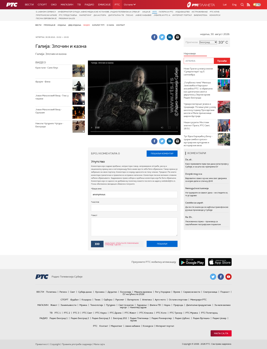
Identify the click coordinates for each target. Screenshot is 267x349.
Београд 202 (120, 318)
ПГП (155, 12)
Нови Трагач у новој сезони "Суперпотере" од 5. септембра (198, 71)
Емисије (104, 4)
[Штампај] (177, 37)
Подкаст (225, 291)
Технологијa (96, 305)
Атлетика (147, 299)
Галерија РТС (166, 12)
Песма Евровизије (46, 18)
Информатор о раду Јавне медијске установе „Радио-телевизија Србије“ (99, 12)
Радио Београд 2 (80, 318)
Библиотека (200, 15)
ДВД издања (74, 25)
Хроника (99, 291)
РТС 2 (67, 312)
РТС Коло (161, 312)
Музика (83, 305)
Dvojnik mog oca (193, 173)
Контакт (120, 25)
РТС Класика (146, 312)
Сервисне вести (191, 291)
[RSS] (248, 4)
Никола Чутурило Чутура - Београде (49, 125)
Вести (29, 4)
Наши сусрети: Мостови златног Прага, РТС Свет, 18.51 (197, 125)
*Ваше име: (96, 188)
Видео (86, 25)
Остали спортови (178, 299)
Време (176, 291)
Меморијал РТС (198, 299)
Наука (167, 305)
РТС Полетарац (209, 312)
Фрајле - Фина (42, 81)
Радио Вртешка (201, 318)
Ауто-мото (160, 299)
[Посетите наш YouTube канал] (228, 277)
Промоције (49, 25)
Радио (89, 4)
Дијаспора (100, 15)
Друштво (112, 291)
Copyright (55, 344)
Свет (72, 291)
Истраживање (200, 12)
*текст (94, 215)
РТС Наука (101, 312)
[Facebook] (154, 37)
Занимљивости (68, 305)
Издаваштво (183, 12)
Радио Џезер (219, 318)
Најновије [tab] (190, 53)
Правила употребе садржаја (77, 344)
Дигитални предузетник (198, 305)
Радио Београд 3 (101, 318)
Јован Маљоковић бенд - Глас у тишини (51, 97)
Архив (133, 320)
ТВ (79, 4)
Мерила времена (143, 291)
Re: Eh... (189, 217)
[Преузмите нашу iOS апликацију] (220, 262)
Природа (178, 305)
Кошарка (86, 299)
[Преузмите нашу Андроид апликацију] (192, 262)
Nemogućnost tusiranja (197, 188)
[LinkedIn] (170, 37)
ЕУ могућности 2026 (133, 294)
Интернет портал (182, 15)
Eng (234, 4)
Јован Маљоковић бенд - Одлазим (48, 111)
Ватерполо (133, 299)
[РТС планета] (201, 4)
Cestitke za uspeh (194, 202)
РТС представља (68, 15)
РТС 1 (58, 312)
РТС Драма (115, 312)
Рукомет (119, 299)
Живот (53, 305)
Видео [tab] (40, 62)
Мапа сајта (221, 333)
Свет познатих (126, 305)
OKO (54, 4)
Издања (62, 25)
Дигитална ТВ (116, 15)
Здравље (142, 305)
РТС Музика (191, 312)
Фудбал (74, 299)
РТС (117, 4)
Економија (125, 291)
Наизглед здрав (138, 307)
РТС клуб (214, 12)
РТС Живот (130, 312)
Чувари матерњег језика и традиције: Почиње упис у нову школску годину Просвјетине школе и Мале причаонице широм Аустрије (200, 110)
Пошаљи (162, 243)
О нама (110, 25)
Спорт (42, 4)
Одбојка (108, 299)
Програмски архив (46, 15)
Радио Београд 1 (59, 318)
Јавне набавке (143, 15)
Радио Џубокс (182, 318)
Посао (129, 15)
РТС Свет (87, 312)
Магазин (67, 4)
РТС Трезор (176, 312)
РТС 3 (76, 312)
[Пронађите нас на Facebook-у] (221, 277)
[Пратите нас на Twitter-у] (213, 277)
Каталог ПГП (98, 25)
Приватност (41, 344)
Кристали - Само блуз (46, 67)
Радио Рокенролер (162, 318)
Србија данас (85, 291)
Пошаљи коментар (162, 153)
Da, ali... (189, 159)
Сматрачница (210, 291)
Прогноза (192, 42)
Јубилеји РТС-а (162, 15)
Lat (225, 4)
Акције (146, 12)
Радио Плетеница (139, 318)
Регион (63, 291)
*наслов (95, 202)
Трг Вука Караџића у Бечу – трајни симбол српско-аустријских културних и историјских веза (198, 141)
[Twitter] (162, 37)
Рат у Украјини (162, 291)
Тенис (97, 299)
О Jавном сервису (46, 12)
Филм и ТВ (155, 305)
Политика (51, 291)
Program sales (67, 18)
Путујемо (110, 305)
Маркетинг (85, 15)
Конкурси (215, 15)
